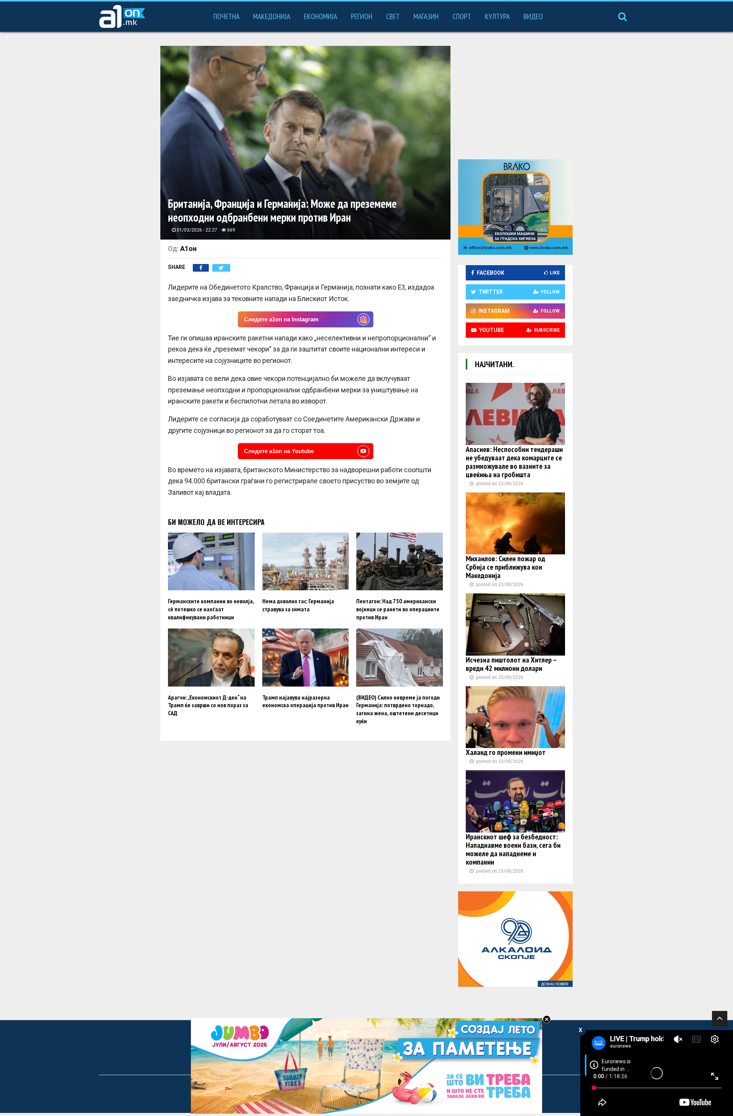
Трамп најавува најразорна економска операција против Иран (305, 701)
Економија (320, 16)
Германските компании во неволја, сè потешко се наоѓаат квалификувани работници (211, 609)
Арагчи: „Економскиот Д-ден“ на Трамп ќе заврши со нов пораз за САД (208, 705)
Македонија (271, 16)
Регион (361, 16)
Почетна (226, 16)
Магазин (426, 16)
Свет (393, 16)
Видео (533, 16)
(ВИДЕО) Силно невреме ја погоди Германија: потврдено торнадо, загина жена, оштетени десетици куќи (398, 709)
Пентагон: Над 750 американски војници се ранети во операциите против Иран (397, 609)
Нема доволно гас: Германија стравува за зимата (298, 605)
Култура (497, 16)
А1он (188, 249)
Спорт (461, 16)
